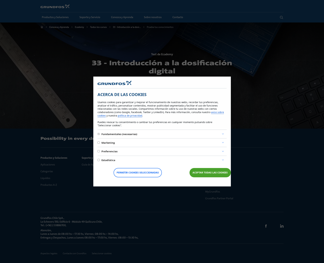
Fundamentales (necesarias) (119, 134)
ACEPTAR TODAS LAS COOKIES (210, 172)
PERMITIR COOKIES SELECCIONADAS (138, 172)
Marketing (108, 142)
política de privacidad (130, 115)
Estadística (108, 160)
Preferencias (109, 151)
